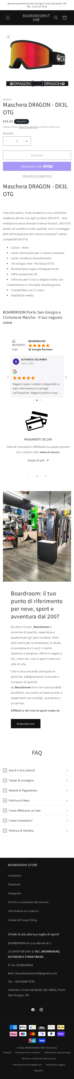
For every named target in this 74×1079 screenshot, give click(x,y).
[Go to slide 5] (37, 391)
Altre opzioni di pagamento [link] (37, 175)
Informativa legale (55, 1064)
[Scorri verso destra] (45, 467)
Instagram (14, 893)
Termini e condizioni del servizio (28, 902)
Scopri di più (36, 451)
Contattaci (14, 875)
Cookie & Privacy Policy (22, 920)
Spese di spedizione (28, 127)
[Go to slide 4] (33, 391)
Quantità (8, 133)
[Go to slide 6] (40, 391)
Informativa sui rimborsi (23, 911)
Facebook (14, 884)
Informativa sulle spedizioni (27, 1064)
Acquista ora (26, 715)
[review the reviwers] (15, 372)
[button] (8, 17)
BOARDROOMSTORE (35, 1047)
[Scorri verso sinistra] (28, 467)
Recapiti (39, 1070)
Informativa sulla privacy (57, 1052)
